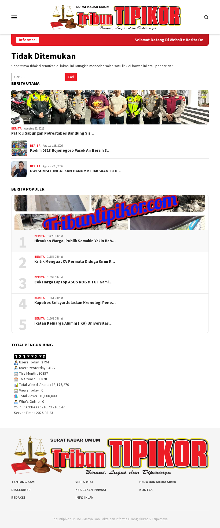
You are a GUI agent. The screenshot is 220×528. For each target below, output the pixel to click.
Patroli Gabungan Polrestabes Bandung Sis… (52, 133)
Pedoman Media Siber (157, 482)
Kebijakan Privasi (90, 490)
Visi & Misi (84, 482)
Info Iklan (84, 497)
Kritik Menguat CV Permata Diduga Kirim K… (74, 261)
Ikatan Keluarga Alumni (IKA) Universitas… (73, 323)
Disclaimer (21, 490)
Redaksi (18, 497)
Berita (16, 128)
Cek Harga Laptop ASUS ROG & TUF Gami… (73, 282)
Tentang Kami (23, 482)
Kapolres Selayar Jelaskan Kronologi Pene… (75, 302)
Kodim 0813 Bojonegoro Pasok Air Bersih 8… (70, 150)
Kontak (146, 490)
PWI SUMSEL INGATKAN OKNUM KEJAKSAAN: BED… (75, 171)
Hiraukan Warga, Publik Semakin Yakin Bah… (75, 240)
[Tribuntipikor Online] (115, 16)
